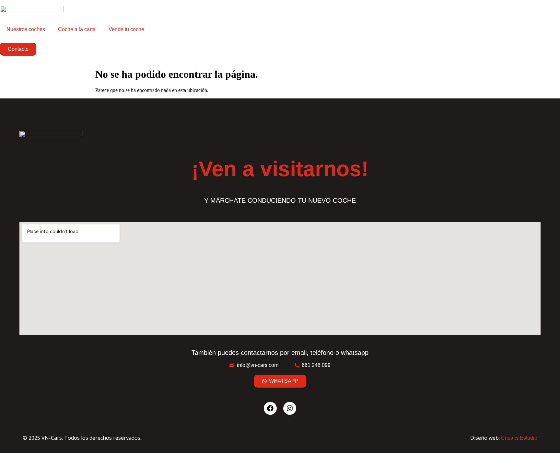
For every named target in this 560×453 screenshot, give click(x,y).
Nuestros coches (25, 29)
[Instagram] (289, 408)
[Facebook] (270, 408)
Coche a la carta (77, 29)
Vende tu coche (126, 29)
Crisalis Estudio (519, 438)
